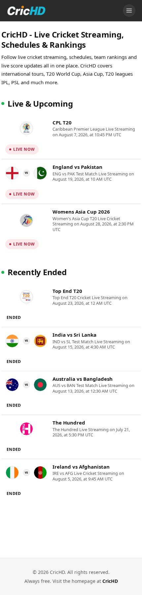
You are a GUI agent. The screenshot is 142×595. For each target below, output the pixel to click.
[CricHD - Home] (26, 10)
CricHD (110, 581)
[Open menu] (129, 10)
